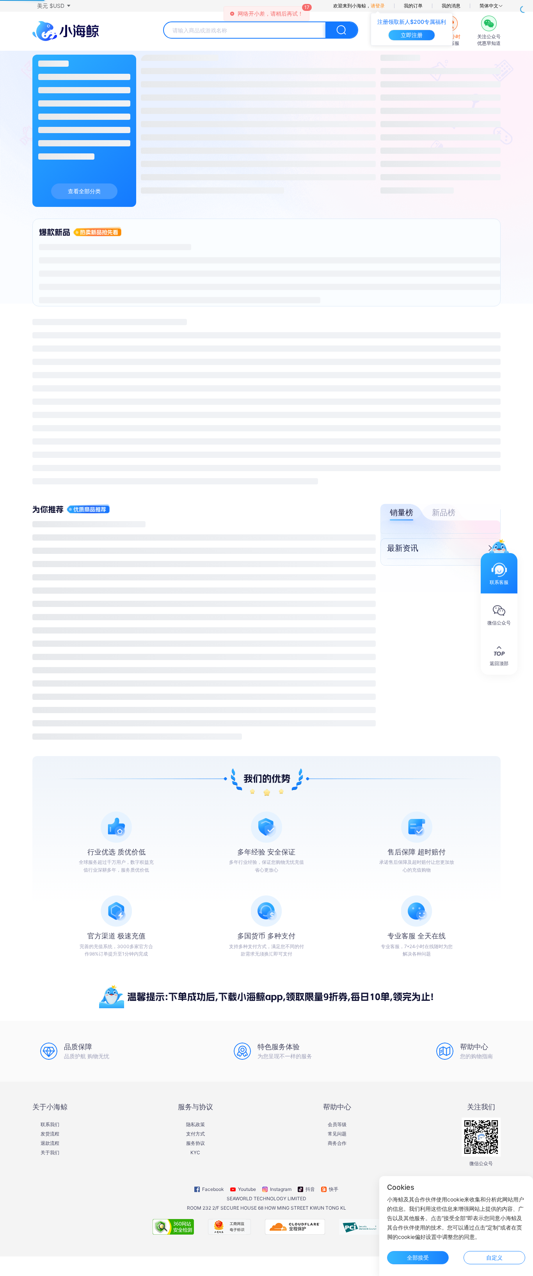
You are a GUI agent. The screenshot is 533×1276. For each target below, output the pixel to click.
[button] (53, 6)
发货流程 (50, 1134)
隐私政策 (195, 1124)
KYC (195, 1152)
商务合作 (337, 1143)
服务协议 (195, 1143)
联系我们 (50, 1124)
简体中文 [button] (489, 6)
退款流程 (50, 1143)
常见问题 (337, 1134)
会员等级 (337, 1124)
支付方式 (195, 1134)
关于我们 (50, 1152)
